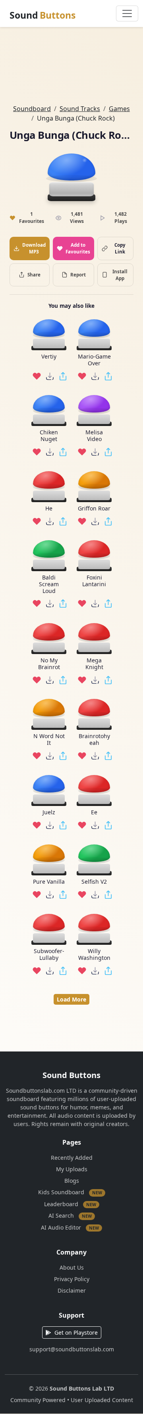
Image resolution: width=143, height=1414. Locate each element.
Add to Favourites (78, 248)
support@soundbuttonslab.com (71, 1349)
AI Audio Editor (70, 1227)
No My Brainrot (49, 664)
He (48, 508)
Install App (120, 275)
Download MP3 (34, 248)
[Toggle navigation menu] (127, 13)
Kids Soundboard (70, 1192)
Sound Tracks (80, 108)
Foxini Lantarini (94, 581)
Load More (71, 999)
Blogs (71, 1180)
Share (34, 275)
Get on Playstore (76, 1332)
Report (78, 275)
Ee (94, 812)
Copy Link (120, 248)
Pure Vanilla (49, 882)
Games (119, 108)
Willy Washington (94, 954)
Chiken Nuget (49, 436)
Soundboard (32, 108)
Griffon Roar (94, 508)
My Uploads (71, 1169)
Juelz (49, 812)
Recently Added (72, 1157)
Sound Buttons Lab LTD (82, 1388)
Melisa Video (94, 436)
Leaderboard (70, 1204)
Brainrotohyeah (94, 739)
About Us (72, 1267)
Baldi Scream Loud (49, 584)
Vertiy (48, 356)
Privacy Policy (71, 1279)
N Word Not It (49, 739)
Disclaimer (72, 1290)
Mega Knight (94, 664)
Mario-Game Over (94, 360)
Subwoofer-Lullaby (49, 954)
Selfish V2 (94, 882)
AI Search (70, 1215)
